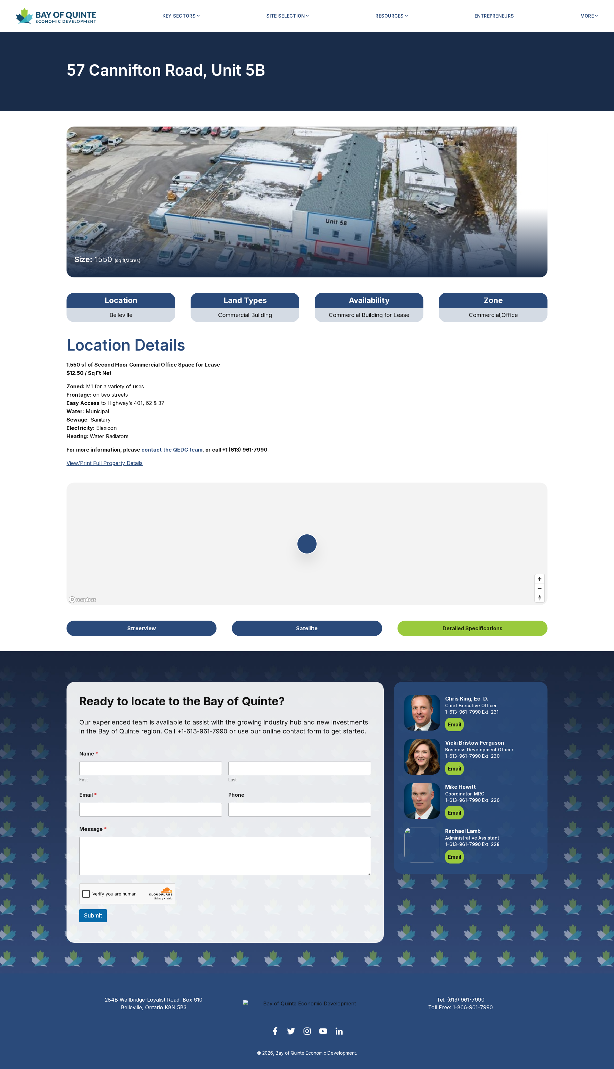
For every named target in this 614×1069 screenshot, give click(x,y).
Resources (389, 16)
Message (93, 829)
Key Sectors (179, 16)
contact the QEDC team (171, 449)
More (587, 16)
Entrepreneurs (494, 16)
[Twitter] (291, 1031)
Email (88, 795)
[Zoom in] (539, 579)
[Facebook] (275, 1031)
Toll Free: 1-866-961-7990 (460, 1007)
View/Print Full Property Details (105, 463)
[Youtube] (323, 1031)
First (83, 779)
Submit (93, 915)
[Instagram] (307, 1031)
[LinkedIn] (339, 1031)
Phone (236, 795)
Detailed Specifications (472, 628)
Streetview (141, 628)
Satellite (307, 628)
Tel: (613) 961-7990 (460, 999)
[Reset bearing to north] (539, 597)
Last (232, 779)
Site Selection (285, 16)
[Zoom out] (539, 588)
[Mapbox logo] (82, 599)
